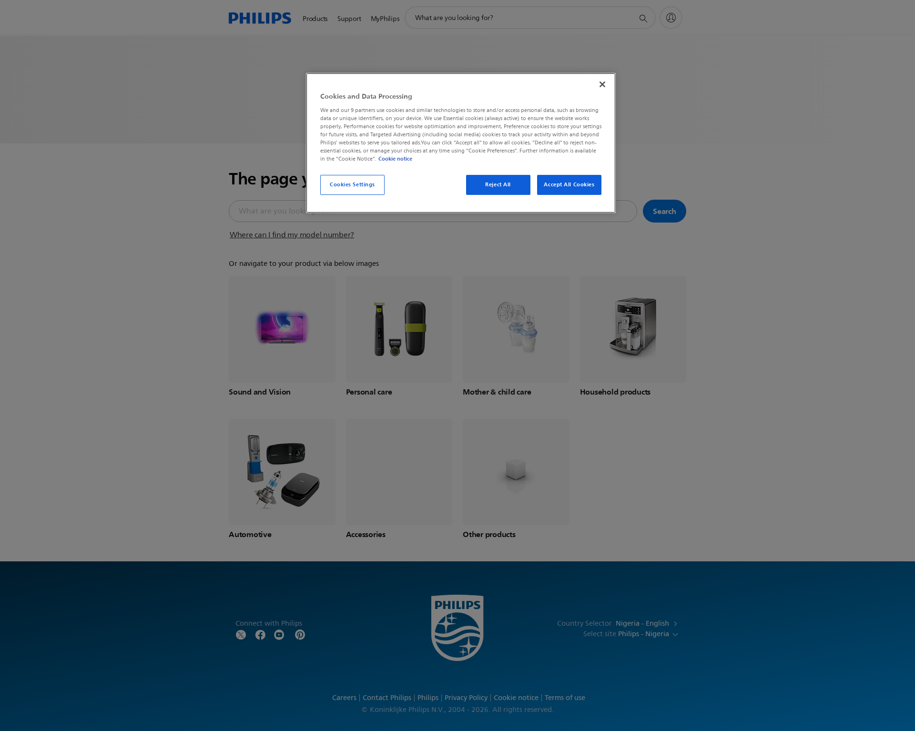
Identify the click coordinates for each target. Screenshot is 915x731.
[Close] (602, 84)
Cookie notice (395, 158)
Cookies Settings (352, 184)
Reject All (498, 184)
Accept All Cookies (569, 184)
